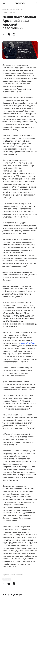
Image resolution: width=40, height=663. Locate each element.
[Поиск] (36, 3)
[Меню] (4, 3)
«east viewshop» (28, 343)
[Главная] (20, 3)
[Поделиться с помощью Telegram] (8, 34)
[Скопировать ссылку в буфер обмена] (4, 34)
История (7, 579)
